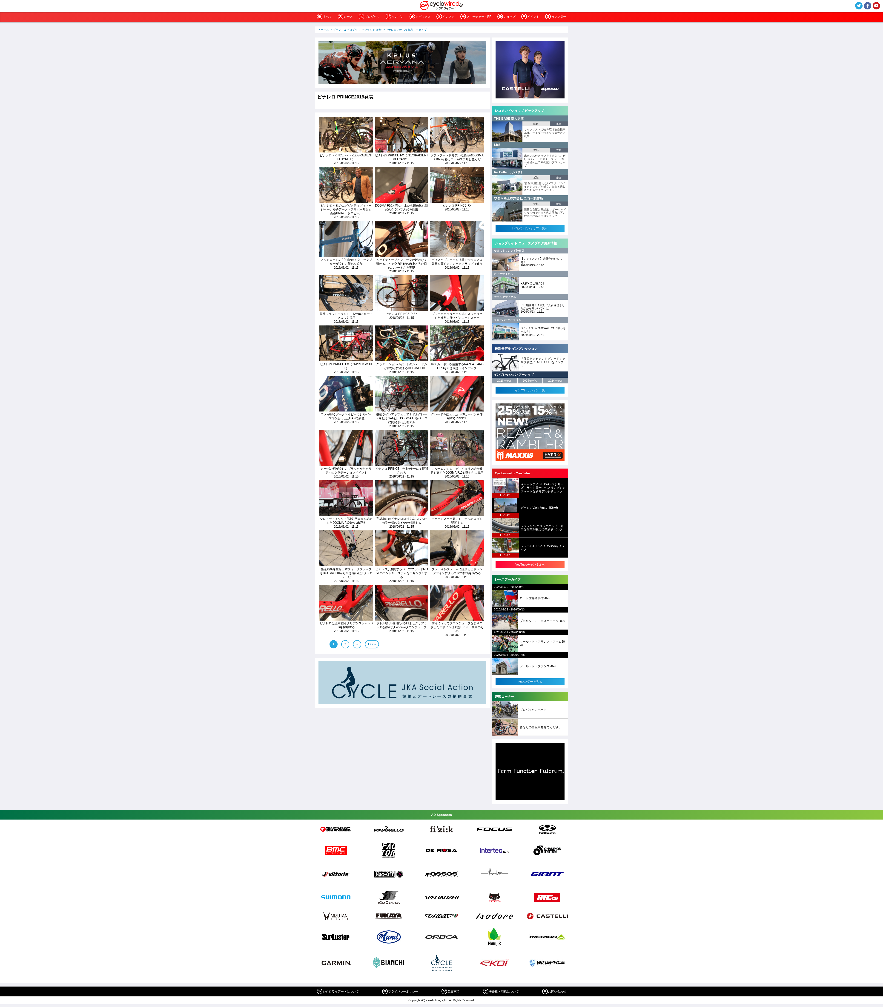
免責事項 (453, 991)
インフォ (448, 16)
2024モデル (555, 380)
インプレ (398, 16)
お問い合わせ (557, 991)
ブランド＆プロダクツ (346, 30)
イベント (533, 16)
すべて (327, 16)
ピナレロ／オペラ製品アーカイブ (406, 30)
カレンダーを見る (530, 681)
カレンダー (558, 16)
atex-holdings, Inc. (437, 1000)
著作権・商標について (504, 991)
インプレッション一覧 (530, 390)
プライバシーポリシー (403, 991)
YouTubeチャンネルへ (530, 564)
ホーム (325, 30)
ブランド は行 (372, 30)
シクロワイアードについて (341, 991)
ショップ (509, 16)
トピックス (423, 16)
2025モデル (530, 380)
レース (348, 16)
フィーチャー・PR (478, 16)
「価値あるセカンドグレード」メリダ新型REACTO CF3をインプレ (543, 362)
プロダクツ (372, 16)
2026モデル (504, 380)
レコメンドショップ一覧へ (530, 228)
